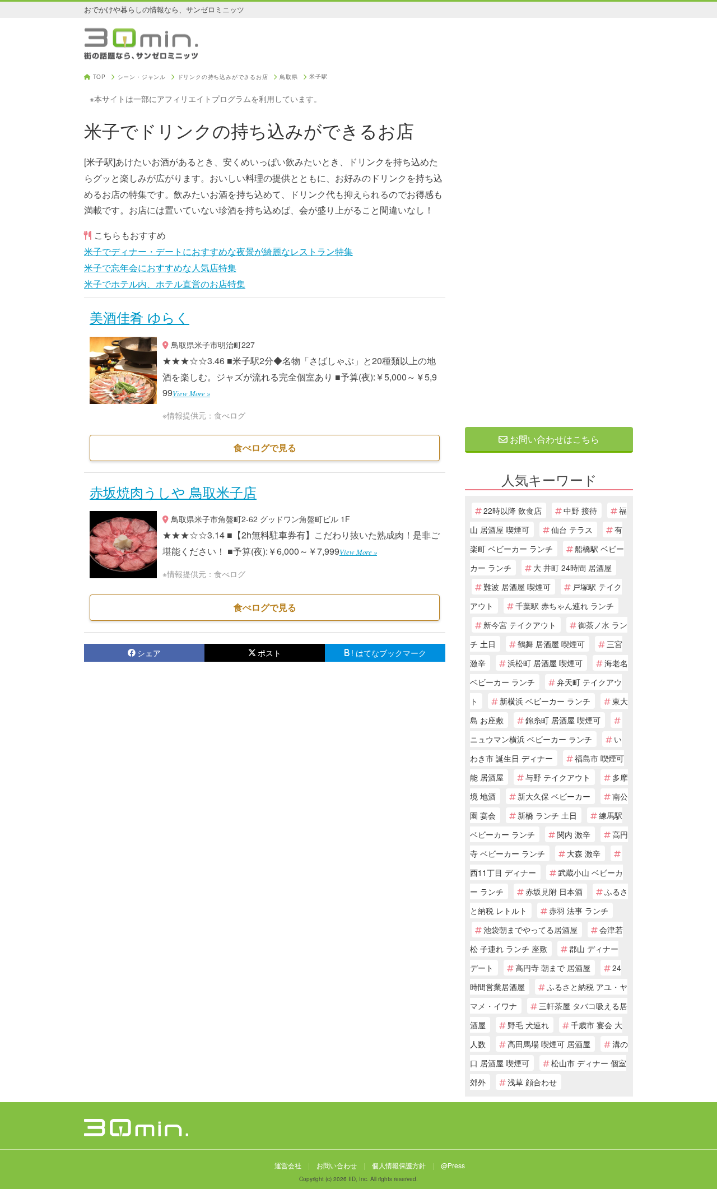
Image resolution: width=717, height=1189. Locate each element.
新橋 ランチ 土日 (547, 815)
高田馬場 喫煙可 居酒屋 (549, 1043)
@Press (453, 1165)
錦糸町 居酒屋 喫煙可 (562, 720)
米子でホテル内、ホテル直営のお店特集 (164, 283)
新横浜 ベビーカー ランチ (545, 701)
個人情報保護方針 (399, 1165)
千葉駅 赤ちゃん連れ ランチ (564, 605)
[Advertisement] (549, 242)
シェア (149, 652)
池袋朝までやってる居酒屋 (530, 929)
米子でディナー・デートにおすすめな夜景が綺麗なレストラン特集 (218, 251)
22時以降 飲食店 (512, 510)
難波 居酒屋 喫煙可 (517, 586)
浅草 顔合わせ (532, 1082)
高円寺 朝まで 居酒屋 (552, 967)
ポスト (269, 652)
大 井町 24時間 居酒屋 (572, 567)
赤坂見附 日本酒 (554, 891)
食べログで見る (265, 447)
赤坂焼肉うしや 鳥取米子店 (173, 491)
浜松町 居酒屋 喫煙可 (545, 662)
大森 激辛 (583, 853)
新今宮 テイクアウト (519, 624)
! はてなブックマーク (388, 652)
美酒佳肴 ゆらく (139, 317)
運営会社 (287, 1165)
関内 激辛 (573, 834)
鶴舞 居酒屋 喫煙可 (551, 643)
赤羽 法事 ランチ (578, 910)
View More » (191, 393)
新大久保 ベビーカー (554, 796)
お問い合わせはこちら (553, 439)
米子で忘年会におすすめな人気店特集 (160, 267)
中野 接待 (580, 510)
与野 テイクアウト (557, 777)
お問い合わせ (336, 1165)
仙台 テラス (572, 529)
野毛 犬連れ (528, 1024)
